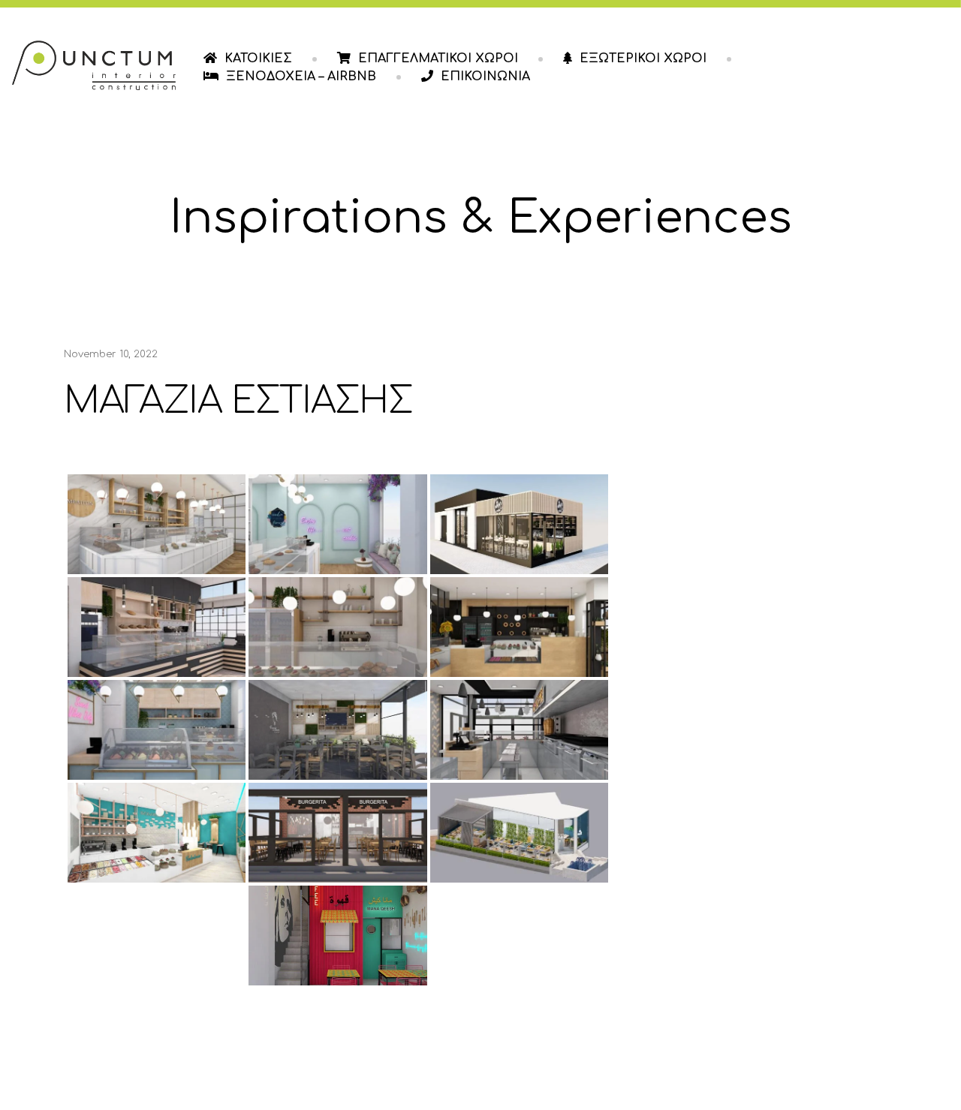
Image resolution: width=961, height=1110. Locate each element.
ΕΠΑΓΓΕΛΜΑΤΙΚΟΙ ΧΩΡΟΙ (438, 58)
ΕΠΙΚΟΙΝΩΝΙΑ (485, 76)
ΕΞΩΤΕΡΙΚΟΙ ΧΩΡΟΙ (643, 58)
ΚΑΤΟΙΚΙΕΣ (258, 58)
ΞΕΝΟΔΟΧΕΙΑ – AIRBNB (301, 76)
